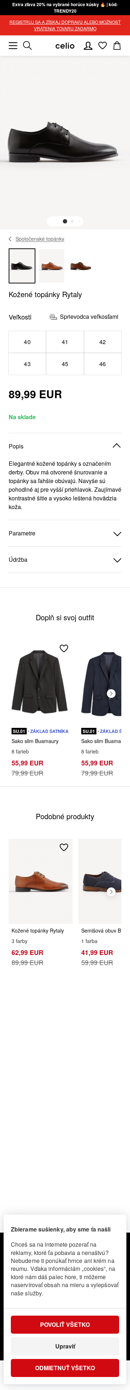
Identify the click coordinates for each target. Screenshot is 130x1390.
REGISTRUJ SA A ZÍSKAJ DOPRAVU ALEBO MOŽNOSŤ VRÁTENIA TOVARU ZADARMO (65, 25)
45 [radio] (65, 364)
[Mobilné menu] (13, 45)
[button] (65, 221)
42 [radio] (102, 342)
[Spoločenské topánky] (10, 239)
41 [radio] (65, 342)
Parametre (22, 533)
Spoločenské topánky (40, 238)
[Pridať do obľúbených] (64, 648)
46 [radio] (102, 364)
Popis (16, 446)
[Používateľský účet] (88, 45)
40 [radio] (27, 342)
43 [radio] (27, 364)
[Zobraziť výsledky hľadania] (27, 45)
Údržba (18, 559)
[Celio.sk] (65, 46)
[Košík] (117, 45)
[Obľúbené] (102, 45)
